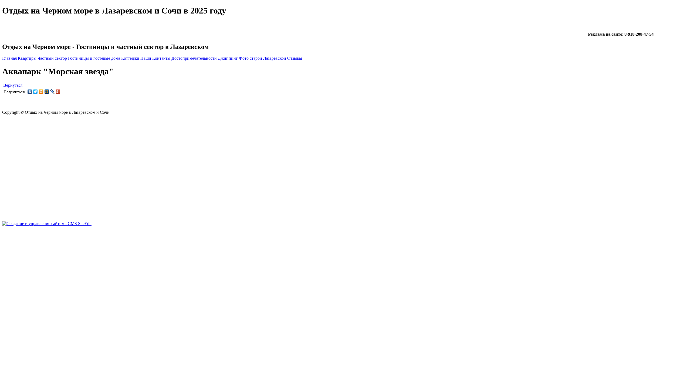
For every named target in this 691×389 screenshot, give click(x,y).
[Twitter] (35, 91)
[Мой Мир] (47, 91)
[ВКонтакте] (30, 91)
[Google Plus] (58, 91)
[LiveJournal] (52, 91)
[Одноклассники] (41, 91)
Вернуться (12, 85)
